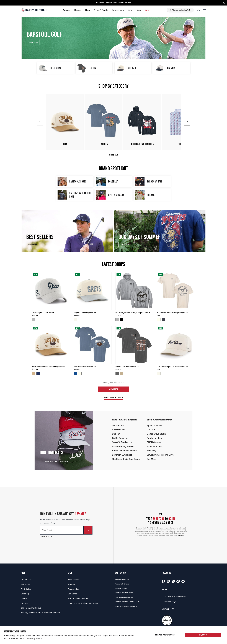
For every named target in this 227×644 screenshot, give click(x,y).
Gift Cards (72, 594)
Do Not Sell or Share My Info (173, 596)
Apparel (71, 584)
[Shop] (183, 581)
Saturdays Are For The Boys (160, 455)
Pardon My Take (154, 438)
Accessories (73, 589)
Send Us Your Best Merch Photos (83, 603)
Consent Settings (169, 601)
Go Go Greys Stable (156, 434)
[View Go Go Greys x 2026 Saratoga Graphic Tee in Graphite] (163, 319)
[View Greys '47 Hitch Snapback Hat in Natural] (75, 319)
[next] (187, 121)
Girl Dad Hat (118, 425)
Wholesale (25, 584)
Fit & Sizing (26, 589)
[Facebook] (163, 581)
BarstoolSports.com (122, 579)
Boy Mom (151, 459)
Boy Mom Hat (118, 429)
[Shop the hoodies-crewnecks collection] (142, 122)
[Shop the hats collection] (64, 122)
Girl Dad (151, 429)
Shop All (113, 154)
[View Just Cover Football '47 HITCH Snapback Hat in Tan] (33, 373)
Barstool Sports (154, 446)
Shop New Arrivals (113, 397)
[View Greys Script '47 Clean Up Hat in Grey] (33, 319)
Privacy (181, 535)
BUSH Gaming (154, 442)
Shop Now (32, 245)
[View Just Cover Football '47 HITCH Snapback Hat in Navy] (38, 373)
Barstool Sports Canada (124, 593)
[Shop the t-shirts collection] (103, 122)
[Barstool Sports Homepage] (35, 10)
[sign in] (198, 10)
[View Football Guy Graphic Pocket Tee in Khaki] (121, 373)
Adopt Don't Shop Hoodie (124, 450)
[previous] (40, 121)
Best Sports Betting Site (124, 597)
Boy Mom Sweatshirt (122, 455)
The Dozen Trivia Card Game (126, 459)
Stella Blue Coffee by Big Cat (126, 606)
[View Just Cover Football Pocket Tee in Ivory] (80, 373)
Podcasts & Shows (122, 584)
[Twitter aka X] (173, 581)
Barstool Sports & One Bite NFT (127, 602)
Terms (176, 535)
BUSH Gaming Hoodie (122, 446)
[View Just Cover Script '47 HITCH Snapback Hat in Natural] (159, 373)
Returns (24, 603)
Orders (24, 598)
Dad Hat (116, 434)
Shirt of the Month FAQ (31, 608)
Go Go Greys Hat (120, 438)
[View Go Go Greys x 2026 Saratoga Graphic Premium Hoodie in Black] (121, 319)
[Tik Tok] (178, 581)
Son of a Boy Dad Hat (122, 442)
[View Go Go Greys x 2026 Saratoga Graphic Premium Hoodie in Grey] (117, 319)
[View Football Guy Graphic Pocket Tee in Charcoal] (117, 373)
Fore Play (151, 450)
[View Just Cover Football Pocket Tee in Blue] (75, 373)
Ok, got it (203, 635)
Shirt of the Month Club (78, 598)
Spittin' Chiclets (154, 425)
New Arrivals (73, 579)
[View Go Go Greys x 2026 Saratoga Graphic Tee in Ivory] (159, 319)
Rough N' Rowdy (121, 588)
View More (113, 389)
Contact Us (26, 579)
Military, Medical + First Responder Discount (40, 612)
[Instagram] (168, 581)
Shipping (25, 594)
